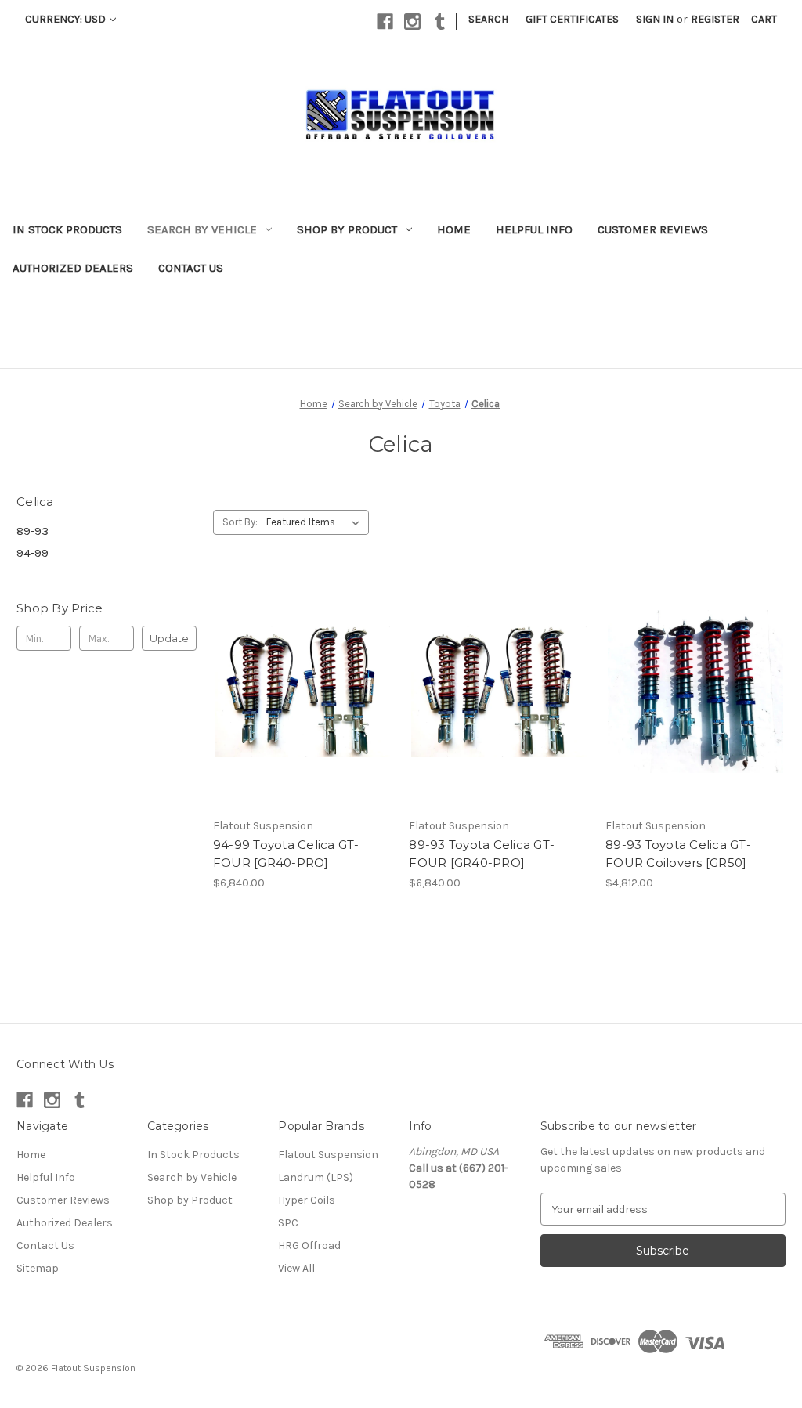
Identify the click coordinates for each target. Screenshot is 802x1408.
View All (296, 1268)
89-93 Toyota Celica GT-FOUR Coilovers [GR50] (678, 853)
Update (169, 638)
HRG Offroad (309, 1245)
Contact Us (190, 268)
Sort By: (240, 522)
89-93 (32, 531)
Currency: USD (65, 19)
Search (488, 19)
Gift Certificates (572, 19)
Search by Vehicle (202, 229)
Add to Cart (302, 705)
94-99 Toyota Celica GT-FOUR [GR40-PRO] (286, 853)
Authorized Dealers (73, 268)
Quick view (301, 677)
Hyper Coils (306, 1200)
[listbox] (316, 522)
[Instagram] (412, 21)
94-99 (32, 553)
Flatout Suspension (328, 1154)
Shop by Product (347, 229)
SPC (288, 1222)
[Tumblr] (440, 21)
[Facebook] (385, 21)
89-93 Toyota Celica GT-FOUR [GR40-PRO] (482, 853)
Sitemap (37, 1268)
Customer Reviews (653, 229)
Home (454, 229)
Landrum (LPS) (315, 1177)
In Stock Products (67, 229)
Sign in (655, 19)
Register (715, 19)
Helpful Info (534, 229)
